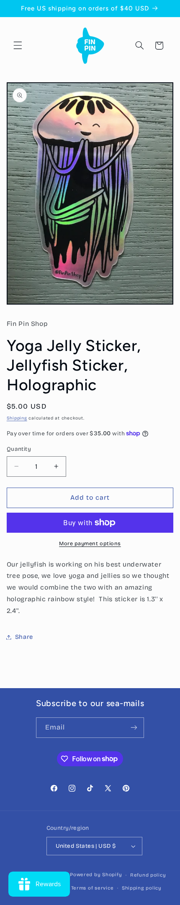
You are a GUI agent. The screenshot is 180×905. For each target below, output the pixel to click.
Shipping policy (142, 888)
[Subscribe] (134, 727)
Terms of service (92, 888)
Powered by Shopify (96, 875)
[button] (17, 45)
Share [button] (24, 637)
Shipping (17, 418)
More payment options (90, 543)
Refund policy (148, 875)
